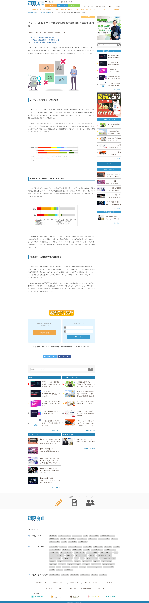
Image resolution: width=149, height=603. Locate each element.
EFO (82, 558)
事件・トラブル (108, 9)
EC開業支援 (53, 536)
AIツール (60, 570)
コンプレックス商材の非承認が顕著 (42, 37)
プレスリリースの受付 (91, 582)
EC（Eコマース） (66, 32)
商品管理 (87, 549)
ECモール (63, 9)
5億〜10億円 (74, 575)
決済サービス (66, 549)
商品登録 (117, 546)
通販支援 (70, 9)
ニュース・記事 (41, 12)
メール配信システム (110, 549)
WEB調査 (86, 564)
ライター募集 (108, 582)
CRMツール (66, 567)
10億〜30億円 (84, 575)
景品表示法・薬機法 (108, 564)
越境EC (63, 538)
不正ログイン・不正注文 (74, 564)
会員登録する (44, 333)
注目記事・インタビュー (46, 9)
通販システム (92, 538)
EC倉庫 (75, 567)
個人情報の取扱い (86, 588)
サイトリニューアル (65, 536)
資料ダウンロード (62, 5)
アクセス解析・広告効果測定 (108, 558)
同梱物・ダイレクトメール (64, 561)
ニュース (51, 5)
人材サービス (83, 541)
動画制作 (77, 561)
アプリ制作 (108, 546)
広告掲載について (41, 582)
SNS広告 (82, 567)
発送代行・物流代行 (66, 552)
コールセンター (82, 538)
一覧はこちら (54, 430)
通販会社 (57, 9)
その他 (64, 541)
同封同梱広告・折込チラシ (104, 555)
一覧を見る (116, 90)
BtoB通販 (114, 538)
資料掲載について (100, 6)
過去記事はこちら (74, 582)
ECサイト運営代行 (54, 549)
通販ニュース (35, 9)
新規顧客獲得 (72, 541)
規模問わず (103, 575)
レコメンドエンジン (92, 558)
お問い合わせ (49, 588)
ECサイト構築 (98, 546)
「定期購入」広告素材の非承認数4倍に (44, 42)
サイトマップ (100, 588)
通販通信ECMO (32, 12)
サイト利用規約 (71, 588)
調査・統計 (89, 9)
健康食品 (31, 32)
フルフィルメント (106, 561)
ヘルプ (109, 163)
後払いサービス (77, 549)
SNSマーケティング (81, 555)
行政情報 (82, 9)
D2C (58, 567)
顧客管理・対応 (54, 538)
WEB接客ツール (68, 558)
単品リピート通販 (103, 538)
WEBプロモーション (106, 552)
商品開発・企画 (54, 552)
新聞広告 (92, 555)
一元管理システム (97, 549)
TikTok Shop (69, 570)
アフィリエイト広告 (92, 552)
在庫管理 (96, 561)
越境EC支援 (53, 564)
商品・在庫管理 (94, 536)
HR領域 (52, 570)
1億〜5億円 (65, 575)
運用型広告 (69, 555)
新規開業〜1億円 (54, 575)
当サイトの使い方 (88, 6)
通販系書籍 (116, 9)
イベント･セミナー (74, 5)
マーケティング (98, 9)
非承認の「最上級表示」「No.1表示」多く (45, 40)
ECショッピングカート (75, 546)
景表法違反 (50, 32)
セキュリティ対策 (54, 541)
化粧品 (36, 32)
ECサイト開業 (53, 546)
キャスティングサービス (94, 567)
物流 (86, 536)
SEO (116, 552)
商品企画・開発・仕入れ (108, 536)
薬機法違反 (57, 32)
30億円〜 (94, 575)
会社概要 (60, 588)
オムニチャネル (96, 564)
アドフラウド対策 (108, 567)
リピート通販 (43, 32)
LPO (76, 558)
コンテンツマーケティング (56, 555)
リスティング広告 (79, 552)
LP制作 (52, 567)
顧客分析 (52, 561)
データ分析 (71, 538)
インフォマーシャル (55, 558)
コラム (76, 9)
